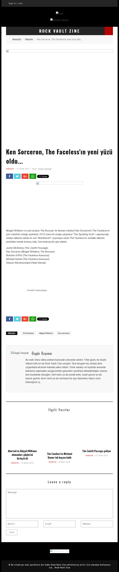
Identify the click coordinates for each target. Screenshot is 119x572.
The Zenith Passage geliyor (96, 451)
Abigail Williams (46, 333)
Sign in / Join (16, 3)
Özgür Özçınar (45, 169)
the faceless (28, 333)
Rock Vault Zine (62, 567)
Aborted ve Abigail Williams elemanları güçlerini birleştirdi (22, 454)
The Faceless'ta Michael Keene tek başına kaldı (59, 455)
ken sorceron (63, 333)
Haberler (10, 169)
